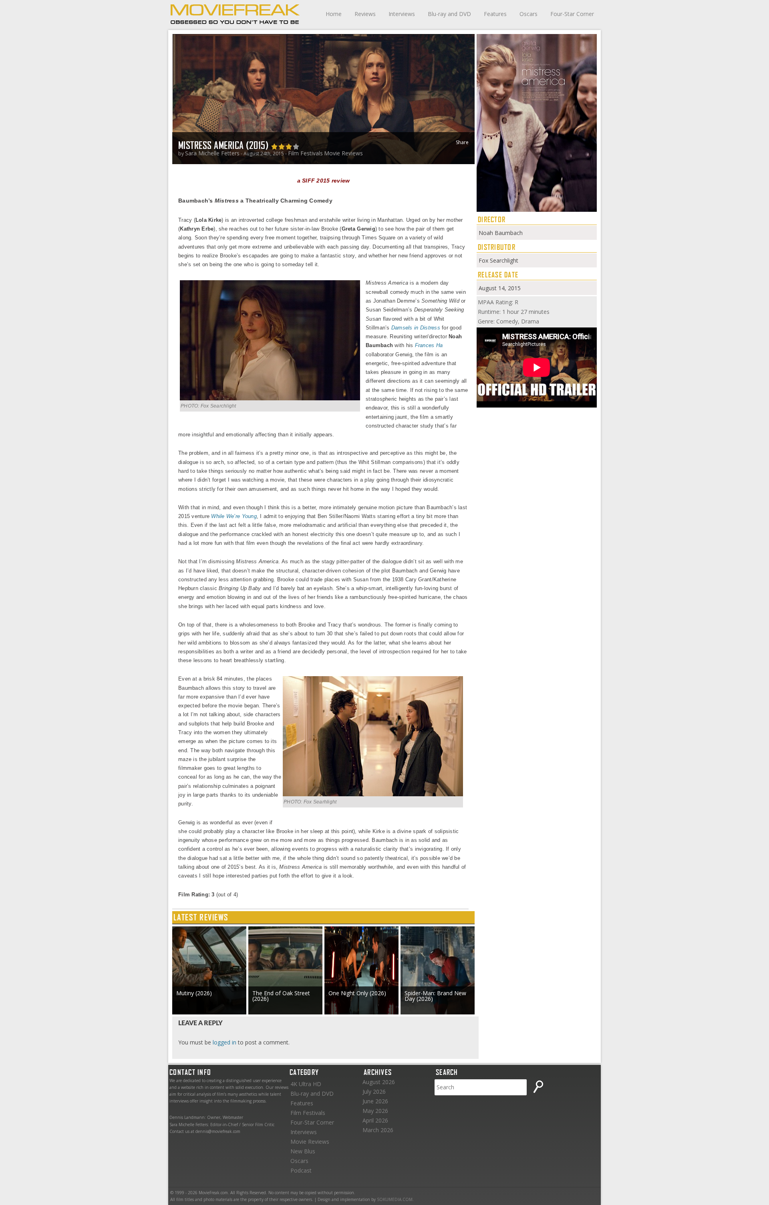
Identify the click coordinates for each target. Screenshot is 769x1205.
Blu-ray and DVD (449, 14)
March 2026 (377, 1130)
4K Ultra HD (305, 1084)
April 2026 (375, 1120)
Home (334, 14)
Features (495, 14)
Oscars (528, 14)
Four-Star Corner (572, 14)
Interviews (402, 14)
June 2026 (375, 1101)
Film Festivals (305, 153)
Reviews (365, 14)
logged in (224, 1042)
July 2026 (374, 1091)
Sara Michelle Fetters (212, 153)
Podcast (301, 1170)
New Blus (302, 1151)
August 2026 (378, 1082)
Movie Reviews (343, 153)
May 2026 (375, 1111)
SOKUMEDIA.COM (395, 1199)
